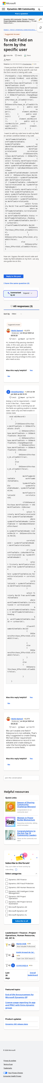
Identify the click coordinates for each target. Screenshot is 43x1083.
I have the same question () (16, 283)
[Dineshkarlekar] (8, 392)
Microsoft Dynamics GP (18, 911)
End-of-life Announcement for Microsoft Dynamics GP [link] (19, 996)
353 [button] (30, 943)
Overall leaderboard (33, 974)
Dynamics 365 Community (21, 9)
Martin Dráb (21, 944)
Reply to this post (13, 276)
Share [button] (29, 55)
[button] (39, 9)
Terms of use (8, 1064)
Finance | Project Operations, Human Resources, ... (19, 20)
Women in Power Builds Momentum (26, 819)
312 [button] (19, 955)
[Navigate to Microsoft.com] (9, 3)
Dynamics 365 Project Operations (17, 897)
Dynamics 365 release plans (16, 1024)
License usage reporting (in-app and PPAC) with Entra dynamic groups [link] (20, 1005)
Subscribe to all (21, 921)
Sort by (7, 314)
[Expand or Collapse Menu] (3, 9)
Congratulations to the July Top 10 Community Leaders (26, 833)
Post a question (21, 14)
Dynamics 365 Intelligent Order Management (21, 892)
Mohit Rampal (17, 330)
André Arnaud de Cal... (25, 952)
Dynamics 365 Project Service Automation (20, 903)
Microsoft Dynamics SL (18, 915)
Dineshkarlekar (27, 64)
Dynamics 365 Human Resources (22, 888)
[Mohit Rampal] (8, 331)
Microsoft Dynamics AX (18, 907)
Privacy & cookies (10, 1060)
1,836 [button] (34, 64)
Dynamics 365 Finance (18, 880)
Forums (24, 19)
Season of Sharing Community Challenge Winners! (26, 805)
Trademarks (8, 1068)
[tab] (22, 307)
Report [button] (8, 60)
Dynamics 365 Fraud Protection (21, 884)
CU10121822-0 (22, 965)
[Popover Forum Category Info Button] (16, 869)
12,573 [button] (27, 330)
